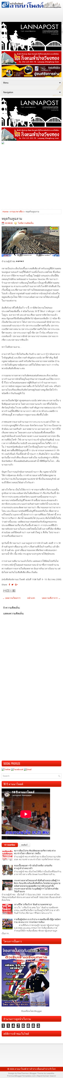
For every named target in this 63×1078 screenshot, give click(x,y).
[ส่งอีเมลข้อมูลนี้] (4, 590)
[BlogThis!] (7, 590)
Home (5, 211)
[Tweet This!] (12, 584)
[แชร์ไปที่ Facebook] (14, 590)
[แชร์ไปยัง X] (10, 590)
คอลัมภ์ (24, 845)
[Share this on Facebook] (9, 584)
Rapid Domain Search (46, 1076)
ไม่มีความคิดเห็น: (26, 223)
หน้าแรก (31, 598)
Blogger (38, 1011)
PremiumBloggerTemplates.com (21, 1076)
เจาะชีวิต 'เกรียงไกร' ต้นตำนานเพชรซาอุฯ (33, 904)
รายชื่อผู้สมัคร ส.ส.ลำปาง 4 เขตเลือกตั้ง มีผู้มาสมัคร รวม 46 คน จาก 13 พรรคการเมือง (37, 920)
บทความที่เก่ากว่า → (51, 598)
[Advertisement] (31, 176)
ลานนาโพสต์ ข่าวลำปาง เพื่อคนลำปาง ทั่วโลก (35, 1069)
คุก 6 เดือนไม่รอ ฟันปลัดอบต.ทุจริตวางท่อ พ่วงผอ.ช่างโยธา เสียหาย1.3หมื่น (35, 852)
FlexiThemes (22, 1073)
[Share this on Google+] (16, 584)
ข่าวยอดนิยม (9, 845)
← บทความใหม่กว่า (12, 598)
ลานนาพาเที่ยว (17, 211)
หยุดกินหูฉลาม (12, 218)
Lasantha (50, 1073)
